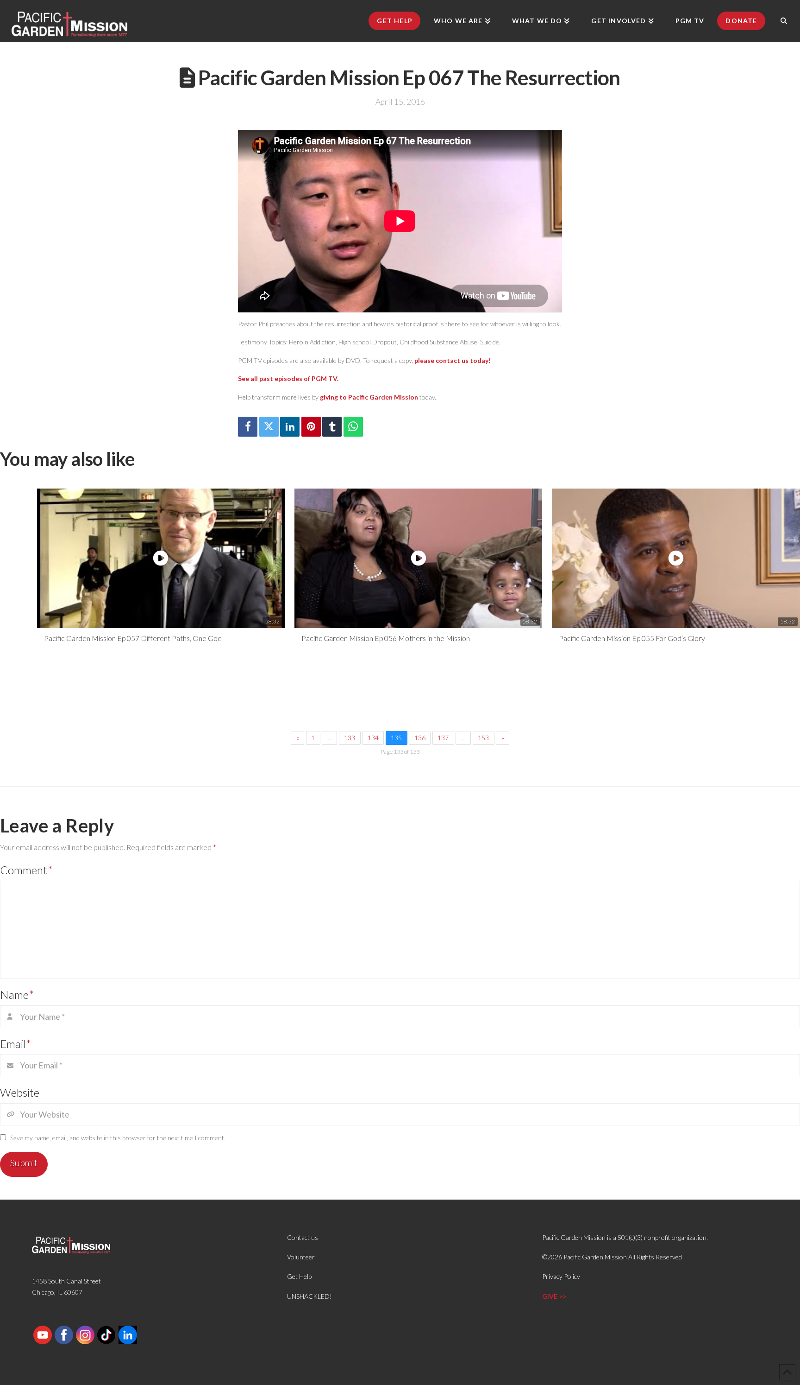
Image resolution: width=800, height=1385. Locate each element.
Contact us (302, 1237)
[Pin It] (311, 427)
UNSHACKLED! (309, 1296)
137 (443, 738)
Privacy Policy (561, 1276)
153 (483, 738)
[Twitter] (269, 427)
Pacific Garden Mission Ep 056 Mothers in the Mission (385, 638)
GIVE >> (554, 1296)
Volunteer (301, 1257)
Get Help (299, 1276)
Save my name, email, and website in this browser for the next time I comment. (117, 1138)
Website (19, 1092)
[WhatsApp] (353, 427)
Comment (26, 870)
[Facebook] (247, 427)
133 (349, 738)
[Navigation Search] (784, 21)
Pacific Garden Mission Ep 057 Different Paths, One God (133, 638)
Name (17, 994)
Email (15, 1043)
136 (419, 738)
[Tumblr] (332, 427)
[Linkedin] (290, 427)
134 (373, 738)
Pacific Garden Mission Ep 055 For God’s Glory (632, 638)
